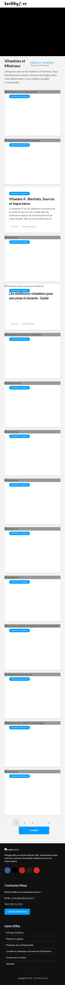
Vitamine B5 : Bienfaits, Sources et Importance (26, 249)
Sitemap (10, 963)
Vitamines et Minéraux (32, 16)
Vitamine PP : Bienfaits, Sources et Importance (26, 444)
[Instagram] (15, 870)
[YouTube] (37, 870)
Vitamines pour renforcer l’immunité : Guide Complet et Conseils (31, 349)
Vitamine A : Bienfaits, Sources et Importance (32, 201)
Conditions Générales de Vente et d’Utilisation (28, 951)
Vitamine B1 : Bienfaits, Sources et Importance (26, 541)
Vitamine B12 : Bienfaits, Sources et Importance (27, 589)
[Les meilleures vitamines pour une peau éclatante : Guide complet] (24, 285)
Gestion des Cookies (16, 957)
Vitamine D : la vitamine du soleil (28, 395)
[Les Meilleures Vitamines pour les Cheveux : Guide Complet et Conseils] (19, 674)
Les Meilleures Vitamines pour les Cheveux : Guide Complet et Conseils (32, 689)
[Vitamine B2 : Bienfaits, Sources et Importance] (11, 480)
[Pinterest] (22, 870)
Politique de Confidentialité (19, 945)
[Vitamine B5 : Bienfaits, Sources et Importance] (11, 237)
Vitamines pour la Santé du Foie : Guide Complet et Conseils (32, 23)
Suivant (34, 830)
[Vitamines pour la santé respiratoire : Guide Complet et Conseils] (22, 140)
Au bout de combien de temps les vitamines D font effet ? (31, 638)
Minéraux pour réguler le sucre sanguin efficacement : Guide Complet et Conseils (32, 737)
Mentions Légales (14, 939)
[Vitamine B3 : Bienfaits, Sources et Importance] (11, 771)
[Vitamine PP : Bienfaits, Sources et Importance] (11, 431)
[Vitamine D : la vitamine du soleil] (13, 383)
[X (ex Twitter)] (29, 870)
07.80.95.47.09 (15, 904)
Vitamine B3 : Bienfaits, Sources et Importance (26, 784)
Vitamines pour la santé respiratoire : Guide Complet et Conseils (32, 155)
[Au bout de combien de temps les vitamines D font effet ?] (32, 625)
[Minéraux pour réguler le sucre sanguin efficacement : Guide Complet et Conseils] (24, 722)
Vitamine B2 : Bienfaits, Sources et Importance (26, 492)
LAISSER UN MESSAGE (17, 912)
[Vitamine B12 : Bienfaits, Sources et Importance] (12, 577)
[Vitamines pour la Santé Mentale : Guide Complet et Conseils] (21, 91)
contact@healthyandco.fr (22, 898)
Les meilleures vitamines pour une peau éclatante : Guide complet (31, 298)
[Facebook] (8, 870)
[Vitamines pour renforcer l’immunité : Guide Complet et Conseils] (23, 334)
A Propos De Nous (15, 932)
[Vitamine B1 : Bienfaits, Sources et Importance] (11, 528)
